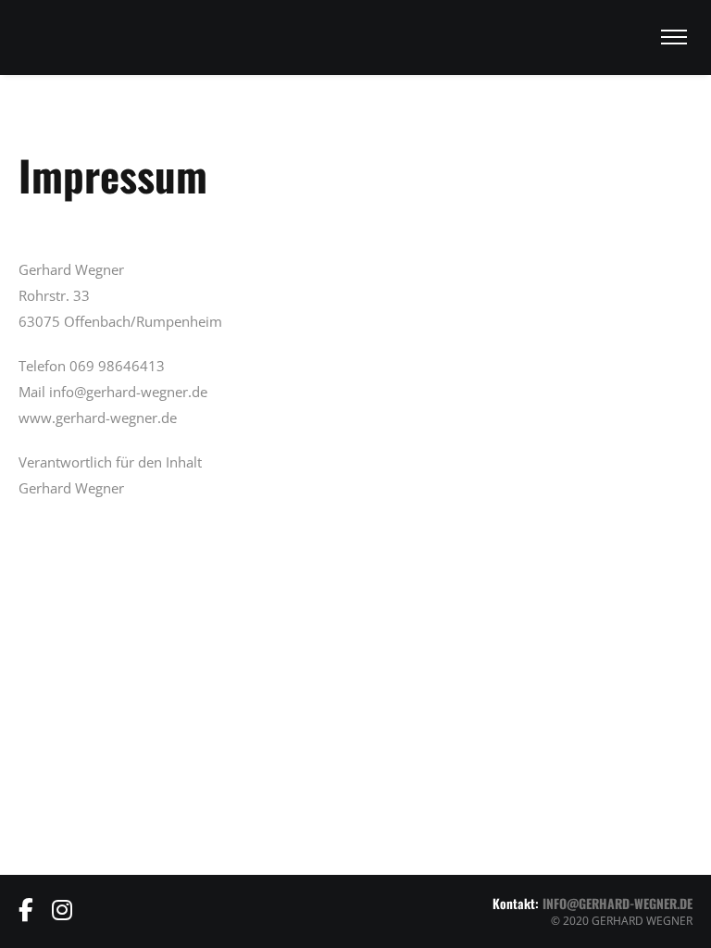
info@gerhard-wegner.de (617, 903)
